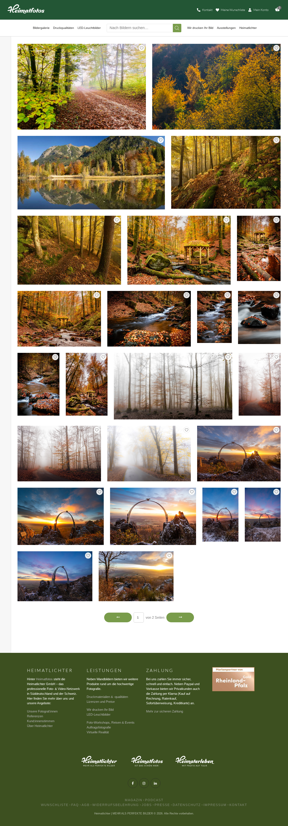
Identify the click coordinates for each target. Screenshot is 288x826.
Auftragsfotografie (99, 727)
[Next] (180, 617)
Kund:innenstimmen (40, 721)
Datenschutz (187, 805)
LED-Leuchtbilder (98, 714)
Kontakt (238, 805)
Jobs (147, 805)
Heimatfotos (44, 679)
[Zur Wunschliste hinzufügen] (142, 48)
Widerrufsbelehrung (115, 805)
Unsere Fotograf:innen (42, 711)
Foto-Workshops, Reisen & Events (111, 722)
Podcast (154, 800)
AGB (86, 805)
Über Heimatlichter (40, 726)
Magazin (133, 800)
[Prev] (118, 617)
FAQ (75, 805)
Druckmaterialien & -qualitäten (107, 697)
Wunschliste (55, 805)
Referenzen (35, 716)
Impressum (215, 805)
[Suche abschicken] (177, 28)
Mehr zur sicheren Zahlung (164, 711)
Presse (162, 805)
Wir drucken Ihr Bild (100, 709)
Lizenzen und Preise (101, 701)
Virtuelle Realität (98, 732)
